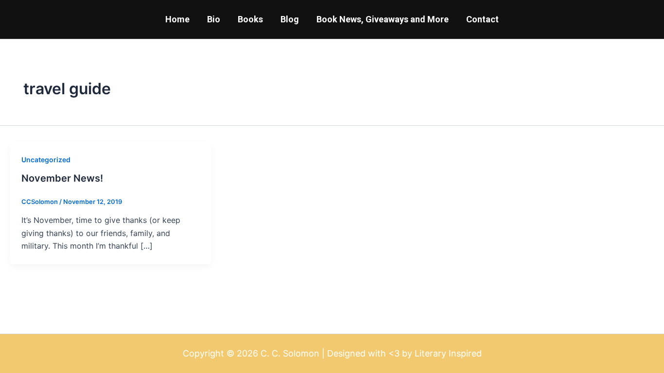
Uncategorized (45, 159)
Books (250, 19)
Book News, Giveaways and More (382, 19)
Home (177, 19)
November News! (62, 178)
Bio (213, 19)
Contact (482, 19)
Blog (289, 19)
